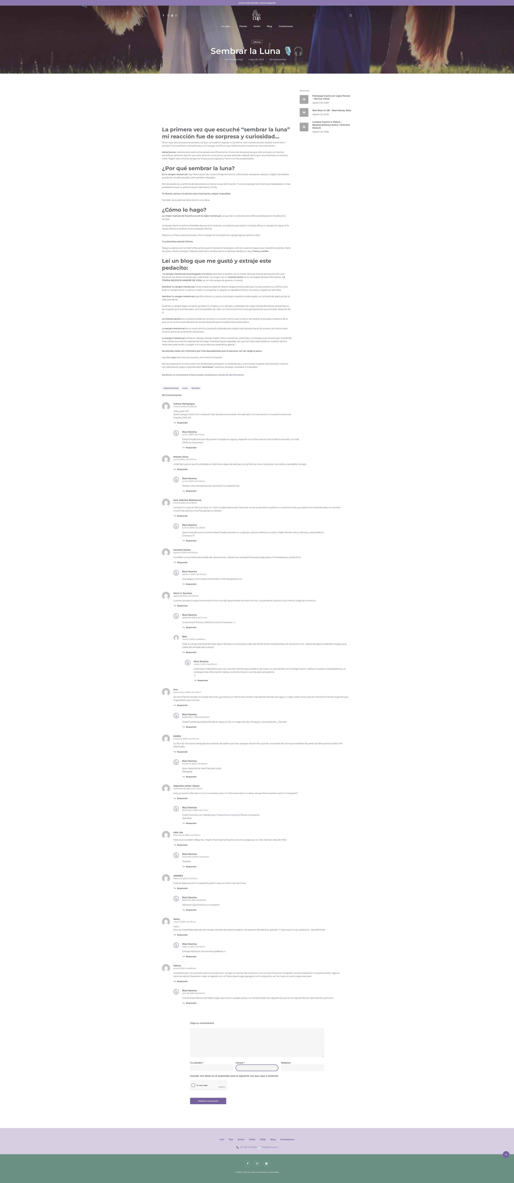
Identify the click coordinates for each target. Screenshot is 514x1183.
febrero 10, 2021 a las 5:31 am (185, 878)
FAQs (263, 1139)
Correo (240, 1063)
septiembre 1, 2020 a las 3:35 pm (196, 717)
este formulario (236, 375)
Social (241, 1139)
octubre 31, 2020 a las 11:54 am (186, 739)
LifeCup (257, 42)
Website (285, 1063)
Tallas (252, 1139)
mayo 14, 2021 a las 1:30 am (193, 947)
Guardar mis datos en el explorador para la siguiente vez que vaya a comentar (234, 1076)
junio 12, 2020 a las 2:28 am (193, 528)
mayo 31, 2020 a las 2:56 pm (185, 406)
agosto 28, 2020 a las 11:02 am (186, 596)
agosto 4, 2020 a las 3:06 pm (194, 574)
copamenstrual (171, 388)
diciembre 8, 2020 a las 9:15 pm (186, 835)
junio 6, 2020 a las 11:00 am (185, 459)
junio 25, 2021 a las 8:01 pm (184, 968)
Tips (230, 1139)
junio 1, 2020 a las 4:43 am (193, 434)
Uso (222, 1139)
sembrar (196, 388)
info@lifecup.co (269, 1147)
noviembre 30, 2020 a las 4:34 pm (188, 788)
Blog (273, 1139)
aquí (173, 357)
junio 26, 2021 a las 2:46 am (193, 993)
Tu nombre (197, 1063)
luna (185, 388)
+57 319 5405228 (248, 1147)
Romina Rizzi (236, 59)
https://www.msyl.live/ (228, 815)
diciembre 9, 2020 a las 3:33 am (195, 857)
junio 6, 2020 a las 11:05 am (193, 481)
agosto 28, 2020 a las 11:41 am (194, 617)
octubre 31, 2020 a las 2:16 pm (194, 764)
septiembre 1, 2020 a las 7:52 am (187, 692)
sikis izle (178, 832)
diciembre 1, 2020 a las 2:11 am (195, 810)
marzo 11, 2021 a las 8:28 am (194, 639)
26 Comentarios (277, 59)
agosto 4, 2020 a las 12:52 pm (185, 552)
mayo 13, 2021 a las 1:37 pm (184, 922)
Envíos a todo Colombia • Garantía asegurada (257, 3)
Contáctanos (287, 1139)
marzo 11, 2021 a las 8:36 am (205, 664)
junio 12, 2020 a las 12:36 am (185, 503)
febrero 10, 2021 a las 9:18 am (194, 900)
